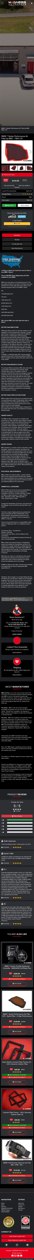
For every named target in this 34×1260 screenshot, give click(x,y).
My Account (21, 1208)
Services (3, 1206)
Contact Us (21, 1205)
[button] (30, 152)
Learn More (22, 216)
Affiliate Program (5, 1210)
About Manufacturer (17, 248)
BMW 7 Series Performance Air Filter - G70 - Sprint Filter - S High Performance (17, 1015)
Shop (2, 1205)
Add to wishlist (25, 205)
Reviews (17, 239)
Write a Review (17, 816)
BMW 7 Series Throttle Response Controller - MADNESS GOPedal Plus (17, 967)
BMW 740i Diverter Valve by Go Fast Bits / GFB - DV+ (17, 1163)
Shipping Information (7, 1208)
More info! (29, 191)
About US (21, 1203)
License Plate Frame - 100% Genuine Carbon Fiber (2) (17, 1113)
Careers (20, 1210)
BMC (30, 197)
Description (17, 235)
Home (3, 1203)
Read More (16, 652)
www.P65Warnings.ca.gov (21, 600)
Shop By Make (5, 1212)
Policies (20, 1206)
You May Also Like (17, 244)
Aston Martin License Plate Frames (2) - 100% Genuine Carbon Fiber (17, 1063)
